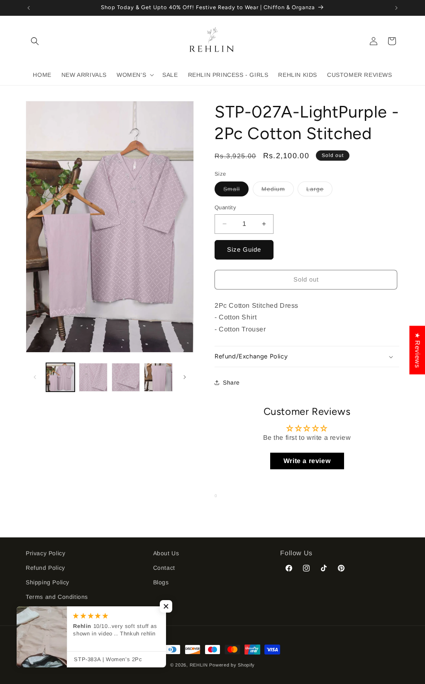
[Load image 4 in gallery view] (158, 377)
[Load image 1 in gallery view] (60, 377)
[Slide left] (35, 377)
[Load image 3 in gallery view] (126, 377)
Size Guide (244, 249)
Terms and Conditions (57, 596)
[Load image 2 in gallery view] (93, 377)
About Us (166, 553)
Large (319, 190)
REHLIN (199, 664)
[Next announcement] (396, 8)
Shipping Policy (47, 582)
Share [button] (231, 382)
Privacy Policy (45, 553)
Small (236, 190)
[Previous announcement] (29, 8)
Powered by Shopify (232, 664)
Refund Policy (45, 567)
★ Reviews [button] (417, 350)
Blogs (161, 582)
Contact (164, 567)
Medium (277, 190)
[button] (35, 41)
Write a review (306, 460)
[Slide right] (185, 377)
